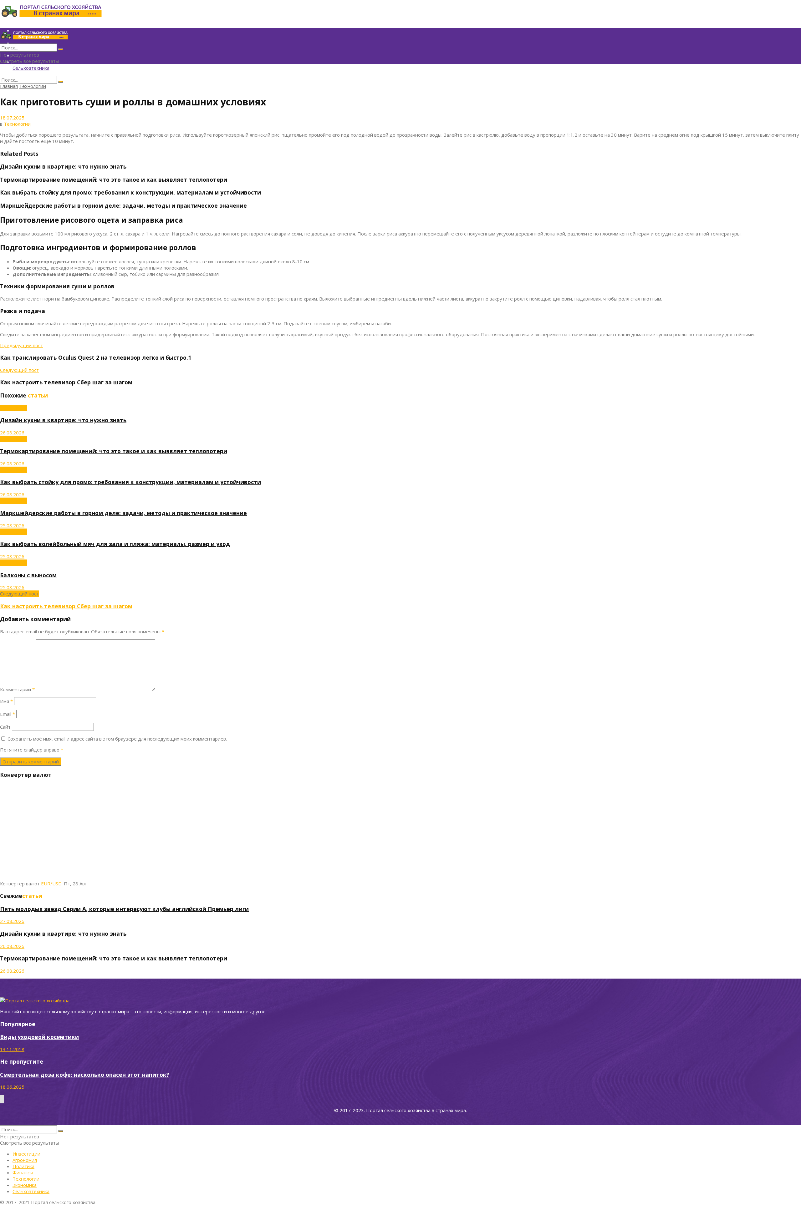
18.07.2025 (12, 117)
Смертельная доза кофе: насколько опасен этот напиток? (84, 1074)
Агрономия (25, 1160)
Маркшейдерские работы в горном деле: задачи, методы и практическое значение (123, 205)
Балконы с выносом (28, 575)
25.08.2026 (12, 525)
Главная (9, 86)
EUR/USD (51, 883)
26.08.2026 (12, 432)
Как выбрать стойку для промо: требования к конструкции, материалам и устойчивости (130, 192)
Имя (6, 701)
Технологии (32, 86)
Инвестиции (26, 1154)
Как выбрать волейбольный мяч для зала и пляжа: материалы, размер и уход (115, 544)
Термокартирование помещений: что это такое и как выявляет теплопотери (113, 179)
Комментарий (17, 689)
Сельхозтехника (31, 68)
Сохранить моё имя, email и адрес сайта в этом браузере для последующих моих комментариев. (117, 739)
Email (7, 714)
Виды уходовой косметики (39, 1036)
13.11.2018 (12, 1049)
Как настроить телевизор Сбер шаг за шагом (66, 606)
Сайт (5, 727)
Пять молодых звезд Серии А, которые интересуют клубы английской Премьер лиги (124, 909)
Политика (23, 1166)
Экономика (25, 1185)
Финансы (23, 1172)
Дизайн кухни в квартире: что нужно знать (63, 166)
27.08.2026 (12, 921)
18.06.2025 (12, 1087)
